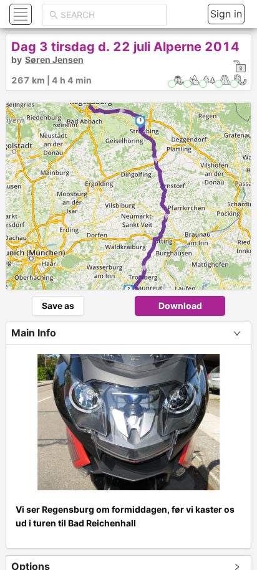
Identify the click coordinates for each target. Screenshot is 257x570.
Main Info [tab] (33, 332)
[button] (19, 14)
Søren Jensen (54, 59)
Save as (58, 305)
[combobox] (110, 15)
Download (180, 305)
